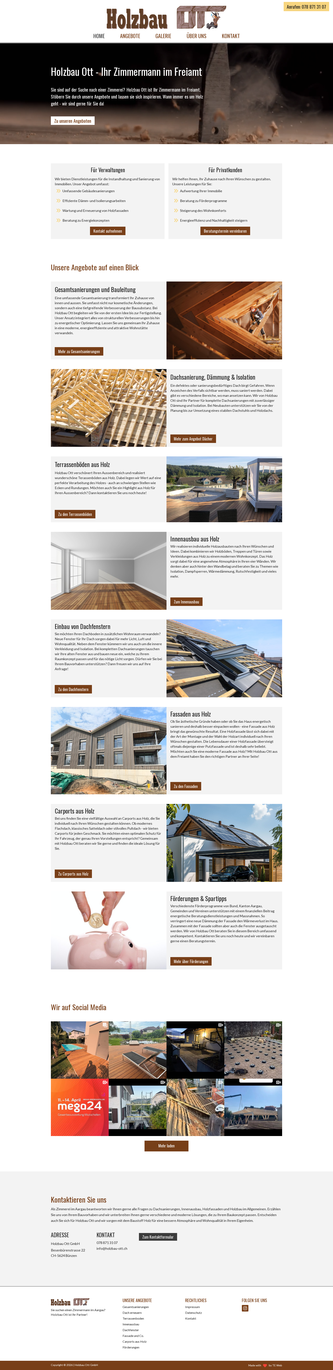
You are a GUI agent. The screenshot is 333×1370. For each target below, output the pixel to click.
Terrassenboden (133, 1318)
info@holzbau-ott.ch (112, 1248)
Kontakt (231, 36)
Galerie (163, 36)
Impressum (192, 1307)
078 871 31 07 (107, 1243)
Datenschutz (193, 1312)
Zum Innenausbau (186, 602)
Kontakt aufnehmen (107, 231)
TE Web (277, 1365)
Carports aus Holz (135, 1341)
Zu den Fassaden (186, 786)
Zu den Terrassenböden (75, 514)
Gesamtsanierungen (136, 1307)
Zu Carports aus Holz (73, 874)
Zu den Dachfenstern (73, 689)
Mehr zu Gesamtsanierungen (79, 351)
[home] (166, 17)
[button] (130, 35)
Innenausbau (131, 1324)
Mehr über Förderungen (191, 961)
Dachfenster (131, 1330)
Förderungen (131, 1347)
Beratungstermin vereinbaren (225, 231)
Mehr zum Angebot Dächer (193, 439)
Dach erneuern (132, 1312)
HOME (99, 36)
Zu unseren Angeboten (72, 120)
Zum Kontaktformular (158, 1237)
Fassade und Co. (133, 1335)
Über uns (196, 36)
